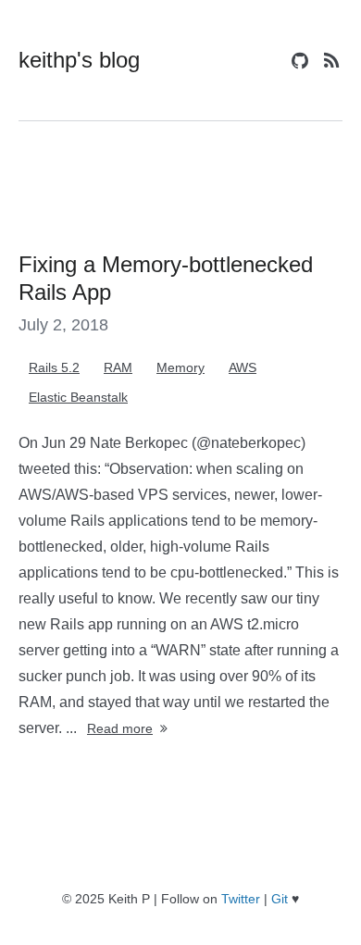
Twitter (240, 898)
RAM (118, 367)
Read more (120, 728)
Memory (180, 367)
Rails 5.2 (54, 367)
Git (279, 898)
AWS (242, 367)
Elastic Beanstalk (78, 397)
